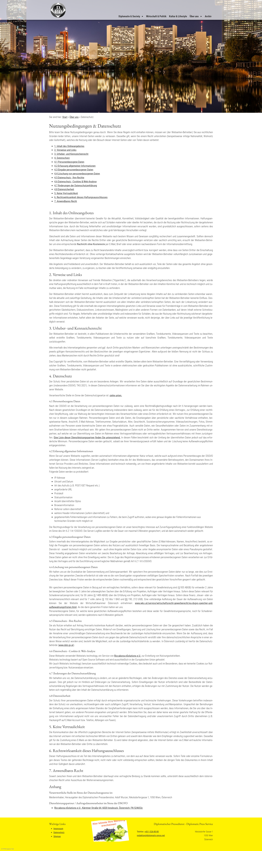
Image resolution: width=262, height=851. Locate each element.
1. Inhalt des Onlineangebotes (69, 146)
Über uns (194, 16)
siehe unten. (116, 395)
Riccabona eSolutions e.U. (127, 655)
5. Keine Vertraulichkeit (66, 193)
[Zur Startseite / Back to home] (57, 17)
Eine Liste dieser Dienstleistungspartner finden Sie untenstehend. (87, 437)
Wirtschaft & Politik (156, 16)
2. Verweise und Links (65, 150)
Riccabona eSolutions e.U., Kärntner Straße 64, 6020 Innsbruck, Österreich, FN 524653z (98, 807)
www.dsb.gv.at (66, 645)
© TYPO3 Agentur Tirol (7, 849)
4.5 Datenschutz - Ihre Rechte (69, 177)
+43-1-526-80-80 (152, 831)
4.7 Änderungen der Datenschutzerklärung (75, 185)
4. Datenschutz (62, 157)
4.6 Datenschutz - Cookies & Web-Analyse (75, 181)
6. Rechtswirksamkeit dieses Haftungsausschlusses (81, 197)
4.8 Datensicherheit (64, 189)
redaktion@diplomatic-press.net (151, 835)
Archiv (208, 16)
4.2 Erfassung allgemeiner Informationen (75, 165)
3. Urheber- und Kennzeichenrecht (71, 154)
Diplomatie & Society (129, 16)
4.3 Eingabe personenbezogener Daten (73, 169)
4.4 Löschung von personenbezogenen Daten (77, 173)
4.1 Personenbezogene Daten (69, 161)
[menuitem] (131, 16)
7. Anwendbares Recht (65, 201)
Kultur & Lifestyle (178, 16)
